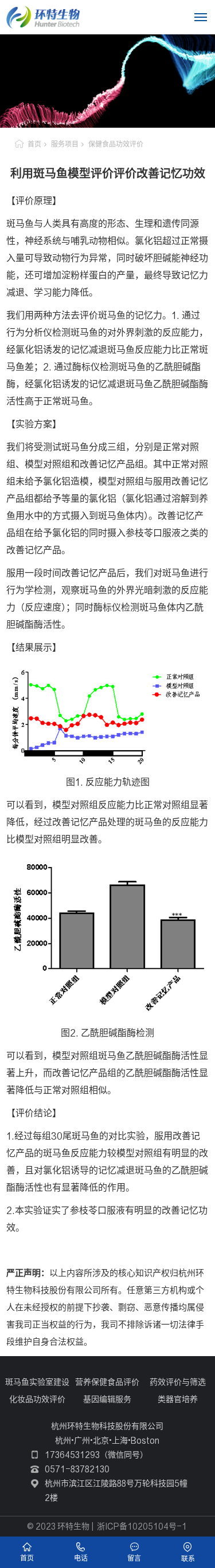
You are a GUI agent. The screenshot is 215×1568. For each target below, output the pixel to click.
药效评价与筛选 (178, 1382)
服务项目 (65, 144)
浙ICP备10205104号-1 (142, 1526)
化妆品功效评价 (37, 1399)
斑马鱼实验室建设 (37, 1382)
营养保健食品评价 (107, 1382)
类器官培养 (178, 1399)
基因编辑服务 (107, 1399)
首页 (34, 144)
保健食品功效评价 (115, 144)
